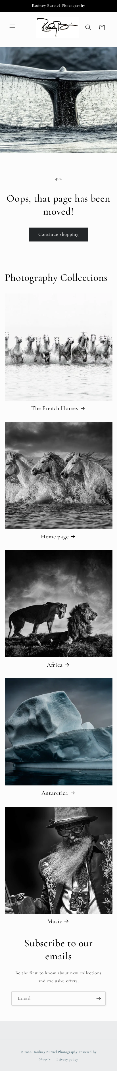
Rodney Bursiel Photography (56, 1052)
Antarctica (54, 792)
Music (54, 921)
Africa (54, 664)
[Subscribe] (98, 998)
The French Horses (54, 408)
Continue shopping (58, 234)
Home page (54, 536)
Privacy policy (67, 1059)
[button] (12, 27)
